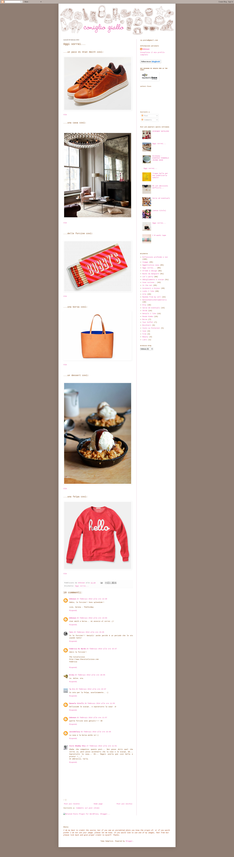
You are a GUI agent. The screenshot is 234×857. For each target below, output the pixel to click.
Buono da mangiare (150, 274)
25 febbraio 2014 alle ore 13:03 (92, 618)
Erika (71, 675)
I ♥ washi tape (159, 235)
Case (144, 331)
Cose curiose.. (149, 282)
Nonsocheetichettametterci (154, 300)
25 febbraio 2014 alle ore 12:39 (92, 599)
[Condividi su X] (111, 583)
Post (145, 116)
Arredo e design (149, 271)
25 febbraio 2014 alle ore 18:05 (90, 675)
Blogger (129, 841)
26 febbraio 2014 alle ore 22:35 (96, 732)
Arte (144, 294)
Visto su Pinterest (151, 328)
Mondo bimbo (147, 316)
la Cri (72, 689)
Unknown (72, 599)
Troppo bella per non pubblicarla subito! (160, 175)
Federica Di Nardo (77, 649)
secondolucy (74, 732)
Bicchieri (146, 325)
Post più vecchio (124, 804)
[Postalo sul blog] (108, 583)
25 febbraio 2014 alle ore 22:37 (91, 689)
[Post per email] (101, 583)
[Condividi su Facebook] (113, 583)
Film (144, 334)
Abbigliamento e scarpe (153, 280)
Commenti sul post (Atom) (87, 808)
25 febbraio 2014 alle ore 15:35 (89, 632)
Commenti (147, 120)
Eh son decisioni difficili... (160, 187)
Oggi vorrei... (82, 586)
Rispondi (73, 610)
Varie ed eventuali (161, 198)
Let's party (147, 277)
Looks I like (148, 291)
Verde (144, 311)
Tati (71, 632)
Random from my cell (151, 297)
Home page (98, 804)
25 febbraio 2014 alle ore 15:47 (102, 649)
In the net (147, 285)
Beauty (145, 337)
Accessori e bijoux (151, 288)
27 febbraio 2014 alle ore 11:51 (102, 746)
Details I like (149, 314)
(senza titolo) (159, 211)
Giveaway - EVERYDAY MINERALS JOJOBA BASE (160, 158)
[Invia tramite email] (106, 583)
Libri (144, 340)
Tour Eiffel (147, 322)
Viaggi (145, 262)
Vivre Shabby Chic (77, 746)
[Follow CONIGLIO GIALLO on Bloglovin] (150, 63)
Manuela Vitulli (76, 703)
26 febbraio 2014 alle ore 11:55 (100, 703)
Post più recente (72, 804)
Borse (144, 319)
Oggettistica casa (150, 265)
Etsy (144, 305)
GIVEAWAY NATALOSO (160, 131)
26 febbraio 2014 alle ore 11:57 (92, 718)
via (65, 115)
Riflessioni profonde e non (155, 257)
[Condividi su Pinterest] (115, 583)
